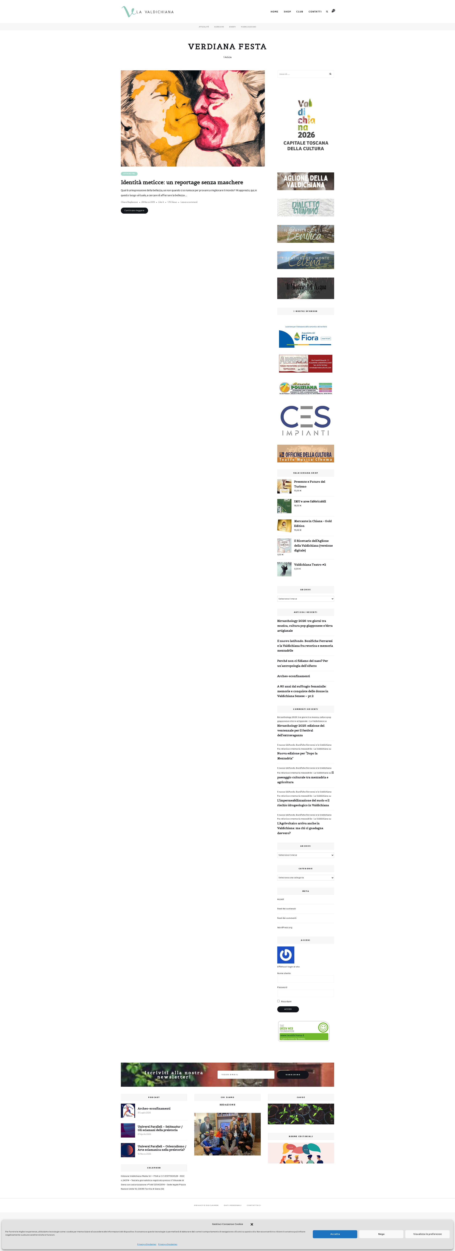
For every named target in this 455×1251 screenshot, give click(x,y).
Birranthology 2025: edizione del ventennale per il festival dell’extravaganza (300, 730)
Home (275, 12)
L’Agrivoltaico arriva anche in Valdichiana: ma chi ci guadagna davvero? (300, 828)
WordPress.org (284, 927)
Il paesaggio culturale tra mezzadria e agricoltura (305, 777)
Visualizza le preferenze (427, 1234)
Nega (381, 1234)
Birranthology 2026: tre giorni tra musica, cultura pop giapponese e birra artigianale (305, 625)
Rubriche (219, 26)
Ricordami (286, 1001)
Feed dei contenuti (286, 909)
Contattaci (254, 1205)
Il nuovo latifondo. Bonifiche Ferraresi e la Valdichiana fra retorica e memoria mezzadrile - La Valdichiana (304, 747)
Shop (287, 12)
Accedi (280, 899)
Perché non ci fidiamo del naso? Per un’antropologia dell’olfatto (302, 663)
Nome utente (284, 973)
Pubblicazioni (248, 26)
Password (282, 987)
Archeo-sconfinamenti (293, 676)
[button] (252, 1224)
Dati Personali (232, 1205)
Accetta (335, 1234)
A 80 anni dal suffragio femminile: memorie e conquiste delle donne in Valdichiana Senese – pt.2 (302, 691)
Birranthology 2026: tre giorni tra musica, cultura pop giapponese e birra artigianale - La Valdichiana (304, 719)
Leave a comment (189, 202)
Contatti (315, 12)
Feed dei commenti (286, 918)
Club (299, 12)
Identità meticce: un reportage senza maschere (182, 182)
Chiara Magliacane (129, 202)
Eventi (232, 26)
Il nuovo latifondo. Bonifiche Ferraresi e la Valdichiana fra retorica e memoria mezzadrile (305, 645)
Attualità (204, 26)
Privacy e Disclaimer (146, 1244)
